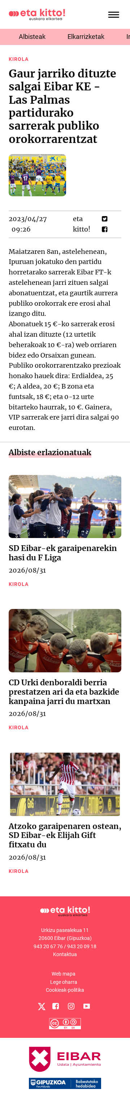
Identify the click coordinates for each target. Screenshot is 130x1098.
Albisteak (32, 36)
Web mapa (63, 974)
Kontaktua (65, 954)
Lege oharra (63, 982)
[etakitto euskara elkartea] (37, 14)
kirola (19, 59)
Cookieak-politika (65, 990)
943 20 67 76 (48, 946)
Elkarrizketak (86, 36)
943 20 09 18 (81, 946)
